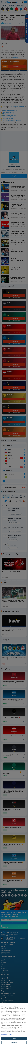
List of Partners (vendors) (6, 1034)
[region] (14, 1024)
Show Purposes (14, 1042)
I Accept (14, 1038)
